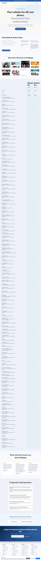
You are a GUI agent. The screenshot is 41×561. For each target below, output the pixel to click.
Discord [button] (3, 345)
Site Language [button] (4, 442)
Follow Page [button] (4, 295)
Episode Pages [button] (4, 415)
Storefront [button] (3, 222)
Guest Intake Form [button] (5, 165)
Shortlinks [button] (3, 172)
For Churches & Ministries (15, 546)
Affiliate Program (4, 553)
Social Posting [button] (4, 352)
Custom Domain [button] (4, 100)
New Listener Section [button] (5, 161)
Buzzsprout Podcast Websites (33, 549)
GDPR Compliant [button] (4, 431)
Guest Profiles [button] (4, 169)
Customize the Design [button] (5, 135)
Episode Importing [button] (5, 108)
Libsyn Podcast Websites (34, 546)
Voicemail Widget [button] (5, 329)
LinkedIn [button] (3, 339)
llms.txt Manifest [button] (4, 377)
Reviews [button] (3, 154)
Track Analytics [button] (4, 180)
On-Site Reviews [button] (4, 318)
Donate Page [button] (4, 299)
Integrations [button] (4, 400)
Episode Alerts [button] (4, 146)
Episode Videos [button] (4, 218)
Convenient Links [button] (4, 131)
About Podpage (4, 545)
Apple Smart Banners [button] (5, 184)
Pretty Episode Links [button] (5, 119)
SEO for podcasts (34, 40)
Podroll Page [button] (4, 303)
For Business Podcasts (15, 545)
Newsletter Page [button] (4, 291)
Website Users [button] (4, 445)
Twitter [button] (3, 435)
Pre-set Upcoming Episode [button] (6, 348)
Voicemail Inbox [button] (4, 342)
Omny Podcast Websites (34, 554)
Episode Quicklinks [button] (5, 427)
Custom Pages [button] (4, 150)
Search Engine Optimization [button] (6, 97)
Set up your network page (6, 50)
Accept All (37, 558)
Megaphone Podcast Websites (33, 553)
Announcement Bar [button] (5, 384)
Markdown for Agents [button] (5, 374)
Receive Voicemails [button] (5, 138)
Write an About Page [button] (5, 123)
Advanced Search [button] (5, 419)
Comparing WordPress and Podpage (25, 550)
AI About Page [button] (4, 356)
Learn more (23, 559)
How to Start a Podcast (24, 545)
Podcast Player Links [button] (5, 115)
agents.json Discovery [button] (5, 371)
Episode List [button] (4, 104)
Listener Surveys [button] (4, 287)
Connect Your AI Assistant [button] (6, 367)
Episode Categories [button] (5, 127)
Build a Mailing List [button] (5, 142)
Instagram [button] (3, 396)
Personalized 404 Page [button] (5, 273)
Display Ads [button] (4, 407)
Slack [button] (3, 360)
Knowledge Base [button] (4, 284)
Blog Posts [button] (3, 158)
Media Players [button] (4, 111)
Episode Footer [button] (4, 438)
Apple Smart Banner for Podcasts (25, 553)
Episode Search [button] (4, 176)
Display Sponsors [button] (5, 332)
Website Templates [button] (5, 411)
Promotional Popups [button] (5, 335)
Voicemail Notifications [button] (5, 403)
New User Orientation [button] (5, 280)
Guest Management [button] (5, 392)
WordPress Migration (33, 545)
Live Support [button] (4, 259)
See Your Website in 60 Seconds (17, 536)
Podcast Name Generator (25, 546)
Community (3, 554)
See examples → (27, 536)
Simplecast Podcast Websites (33, 551)
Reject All (28, 558)
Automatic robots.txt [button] (5, 277)
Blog (3, 555)
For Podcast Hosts (4, 546)
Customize (32, 558)
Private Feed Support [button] (5, 236)
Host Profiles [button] (4, 423)
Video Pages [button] (4, 363)
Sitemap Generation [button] (5, 388)
